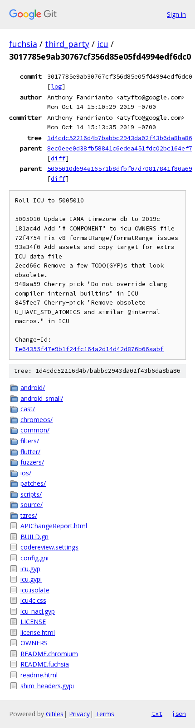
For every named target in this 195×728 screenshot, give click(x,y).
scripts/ (31, 494)
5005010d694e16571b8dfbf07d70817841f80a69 (119, 168)
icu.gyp (30, 568)
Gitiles (54, 713)
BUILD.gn (34, 536)
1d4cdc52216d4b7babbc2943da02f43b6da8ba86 (119, 138)
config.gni (34, 558)
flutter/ (30, 451)
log (56, 86)
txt (156, 713)
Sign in (176, 14)
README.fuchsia (44, 664)
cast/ (27, 408)
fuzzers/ (32, 462)
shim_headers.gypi (47, 685)
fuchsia (23, 43)
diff (58, 158)
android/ (32, 387)
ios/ (25, 473)
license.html (37, 632)
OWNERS (34, 643)
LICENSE (33, 621)
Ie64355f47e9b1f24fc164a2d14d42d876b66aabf (89, 349)
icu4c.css (33, 600)
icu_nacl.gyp (37, 611)
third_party (67, 43)
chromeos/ (36, 419)
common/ (34, 430)
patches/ (33, 483)
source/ (31, 504)
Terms (104, 713)
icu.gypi (31, 579)
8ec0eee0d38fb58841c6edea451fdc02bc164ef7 (119, 148)
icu (102, 43)
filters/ (29, 441)
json (178, 713)
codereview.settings (49, 547)
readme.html (39, 675)
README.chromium (49, 653)
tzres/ (28, 515)
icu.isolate (34, 590)
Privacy (79, 713)
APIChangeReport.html (53, 525)
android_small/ (41, 398)
